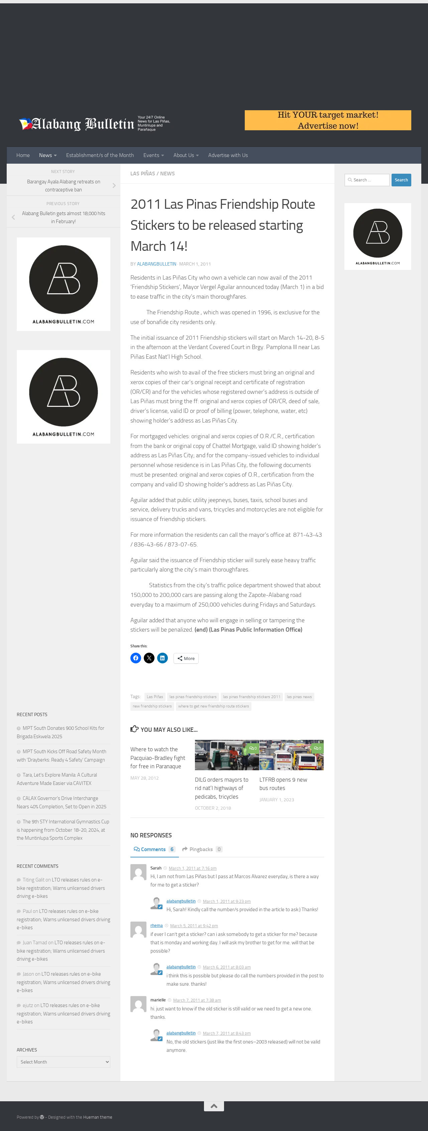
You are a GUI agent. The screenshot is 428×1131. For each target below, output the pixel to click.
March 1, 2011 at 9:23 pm (227, 901)
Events (151, 155)
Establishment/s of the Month (100, 155)
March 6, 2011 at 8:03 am (227, 967)
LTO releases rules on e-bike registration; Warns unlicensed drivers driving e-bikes (61, 888)
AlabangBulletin (156, 264)
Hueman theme (97, 1117)
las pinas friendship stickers (193, 696)
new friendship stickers (152, 706)
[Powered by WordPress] (42, 1117)
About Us (184, 155)
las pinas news (299, 696)
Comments (157, 849)
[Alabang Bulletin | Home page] (95, 124)
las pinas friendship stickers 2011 (252, 696)
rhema (156, 925)
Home (23, 155)
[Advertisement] (214, 50)
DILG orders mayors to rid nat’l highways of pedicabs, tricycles (221, 788)
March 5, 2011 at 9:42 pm (194, 925)
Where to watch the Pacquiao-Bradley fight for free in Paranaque (157, 758)
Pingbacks (205, 849)
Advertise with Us (228, 155)
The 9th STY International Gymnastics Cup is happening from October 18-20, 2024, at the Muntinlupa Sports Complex (63, 830)
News (45, 155)
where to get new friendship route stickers (213, 706)
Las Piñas (142, 173)
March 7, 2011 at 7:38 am (197, 1000)
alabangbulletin (181, 901)
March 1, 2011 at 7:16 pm (193, 868)
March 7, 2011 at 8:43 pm (227, 1033)
